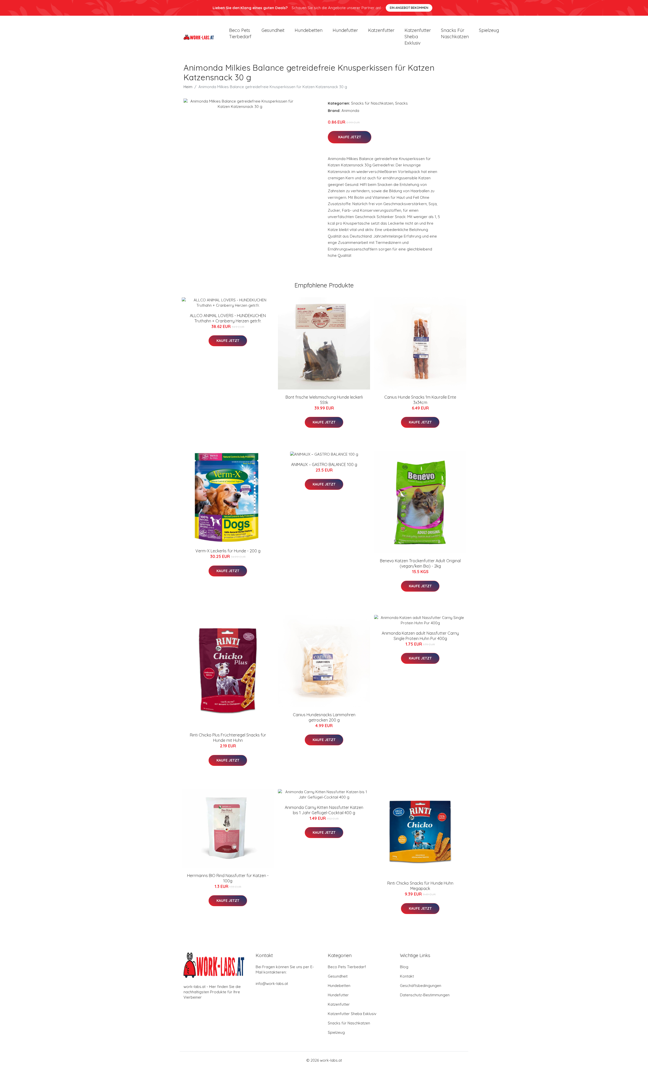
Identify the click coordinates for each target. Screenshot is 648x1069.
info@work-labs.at (272, 983)
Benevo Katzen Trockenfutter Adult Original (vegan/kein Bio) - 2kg (420, 563)
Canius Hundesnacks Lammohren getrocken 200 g (324, 717)
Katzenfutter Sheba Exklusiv (417, 36)
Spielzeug (489, 30)
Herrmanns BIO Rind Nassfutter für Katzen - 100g (228, 878)
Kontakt (407, 976)
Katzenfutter (381, 30)
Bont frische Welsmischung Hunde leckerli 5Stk (324, 400)
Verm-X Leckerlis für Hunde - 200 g (227, 550)
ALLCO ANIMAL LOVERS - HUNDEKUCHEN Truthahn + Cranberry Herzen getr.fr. (228, 318)
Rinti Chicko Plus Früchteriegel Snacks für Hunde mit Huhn (228, 737)
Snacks (401, 103)
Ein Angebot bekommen (409, 8)
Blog (404, 966)
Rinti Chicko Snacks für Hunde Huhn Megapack (420, 886)
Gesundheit (273, 30)
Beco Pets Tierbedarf (240, 33)
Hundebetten (308, 30)
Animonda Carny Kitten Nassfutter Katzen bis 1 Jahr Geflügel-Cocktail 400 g (324, 810)
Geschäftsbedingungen (420, 985)
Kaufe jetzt (349, 137)
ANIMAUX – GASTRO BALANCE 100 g (324, 464)
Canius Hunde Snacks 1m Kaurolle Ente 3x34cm (420, 400)
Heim (188, 86)
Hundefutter (345, 30)
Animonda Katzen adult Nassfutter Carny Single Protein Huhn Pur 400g (420, 636)
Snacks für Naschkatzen (455, 33)
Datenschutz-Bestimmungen (425, 995)
